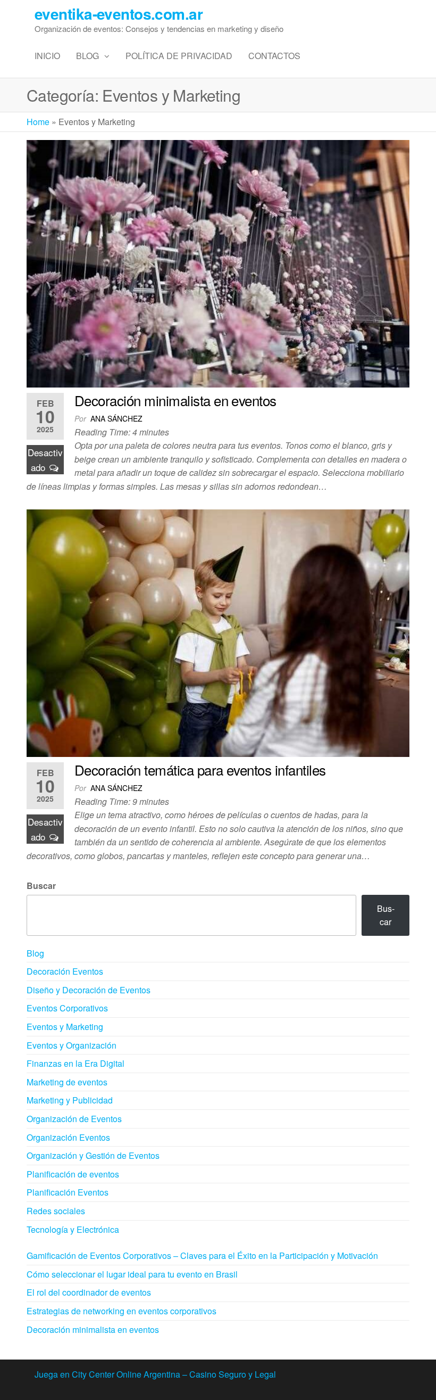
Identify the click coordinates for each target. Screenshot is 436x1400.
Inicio (47, 56)
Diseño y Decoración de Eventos (88, 990)
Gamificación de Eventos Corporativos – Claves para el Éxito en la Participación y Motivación (202, 1255)
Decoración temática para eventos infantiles (200, 769)
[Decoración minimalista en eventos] (218, 263)
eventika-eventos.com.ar (119, 13)
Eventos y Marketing (65, 1026)
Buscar (41, 885)
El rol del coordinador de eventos (89, 1292)
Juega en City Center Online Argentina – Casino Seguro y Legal (155, 1374)
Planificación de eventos (73, 1174)
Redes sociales (56, 1211)
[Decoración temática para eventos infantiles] (218, 632)
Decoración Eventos (65, 971)
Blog (87, 56)
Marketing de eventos (67, 1082)
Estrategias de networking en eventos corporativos (121, 1311)
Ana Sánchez (116, 418)
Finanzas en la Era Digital (75, 1063)
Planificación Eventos (67, 1192)
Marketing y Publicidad (70, 1100)
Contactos (274, 56)
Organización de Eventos (74, 1119)
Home (38, 122)
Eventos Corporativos (67, 1008)
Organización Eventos (68, 1137)
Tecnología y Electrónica (73, 1229)
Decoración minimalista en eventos (175, 400)
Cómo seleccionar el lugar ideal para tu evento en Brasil (132, 1274)
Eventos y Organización (71, 1045)
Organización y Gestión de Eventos (93, 1155)
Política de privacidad (178, 56)
